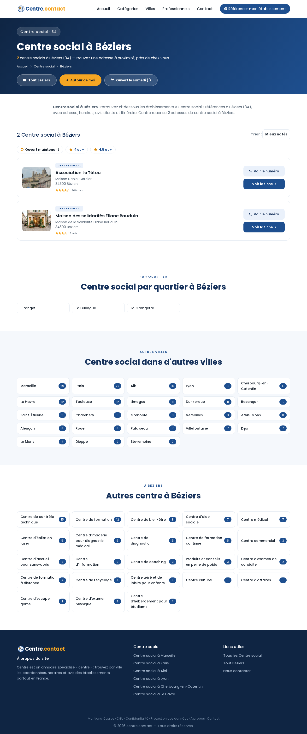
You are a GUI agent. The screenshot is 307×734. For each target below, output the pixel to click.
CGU (120, 718)
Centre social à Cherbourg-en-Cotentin (168, 686)
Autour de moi (82, 80)
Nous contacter (237, 670)
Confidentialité (137, 718)
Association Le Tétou (77, 173)
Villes (150, 8)
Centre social (44, 66)
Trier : (256, 134)
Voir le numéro (266, 171)
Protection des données (169, 718)
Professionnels (176, 8)
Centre (45, 8)
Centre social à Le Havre (154, 694)
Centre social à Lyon (151, 678)
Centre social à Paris (151, 663)
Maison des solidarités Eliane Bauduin (96, 216)
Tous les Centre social (242, 655)
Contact (205, 8)
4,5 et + (105, 149)
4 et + (79, 149)
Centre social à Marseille (154, 655)
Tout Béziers (39, 80)
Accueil (103, 8)
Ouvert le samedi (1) (133, 80)
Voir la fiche (262, 184)
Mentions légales (101, 718)
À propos (197, 718)
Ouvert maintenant (42, 149)
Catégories (127, 8)
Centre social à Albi (150, 670)
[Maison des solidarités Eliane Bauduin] (36, 220)
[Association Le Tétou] (36, 177)
